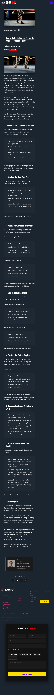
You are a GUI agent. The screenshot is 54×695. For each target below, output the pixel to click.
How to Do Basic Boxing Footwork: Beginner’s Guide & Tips (20, 39)
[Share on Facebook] (13, 580)
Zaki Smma (25, 613)
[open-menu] (51, 3)
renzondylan (13, 50)
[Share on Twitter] (17, 580)
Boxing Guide (15, 30)
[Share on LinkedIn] (25, 580)
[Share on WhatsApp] (21, 580)
